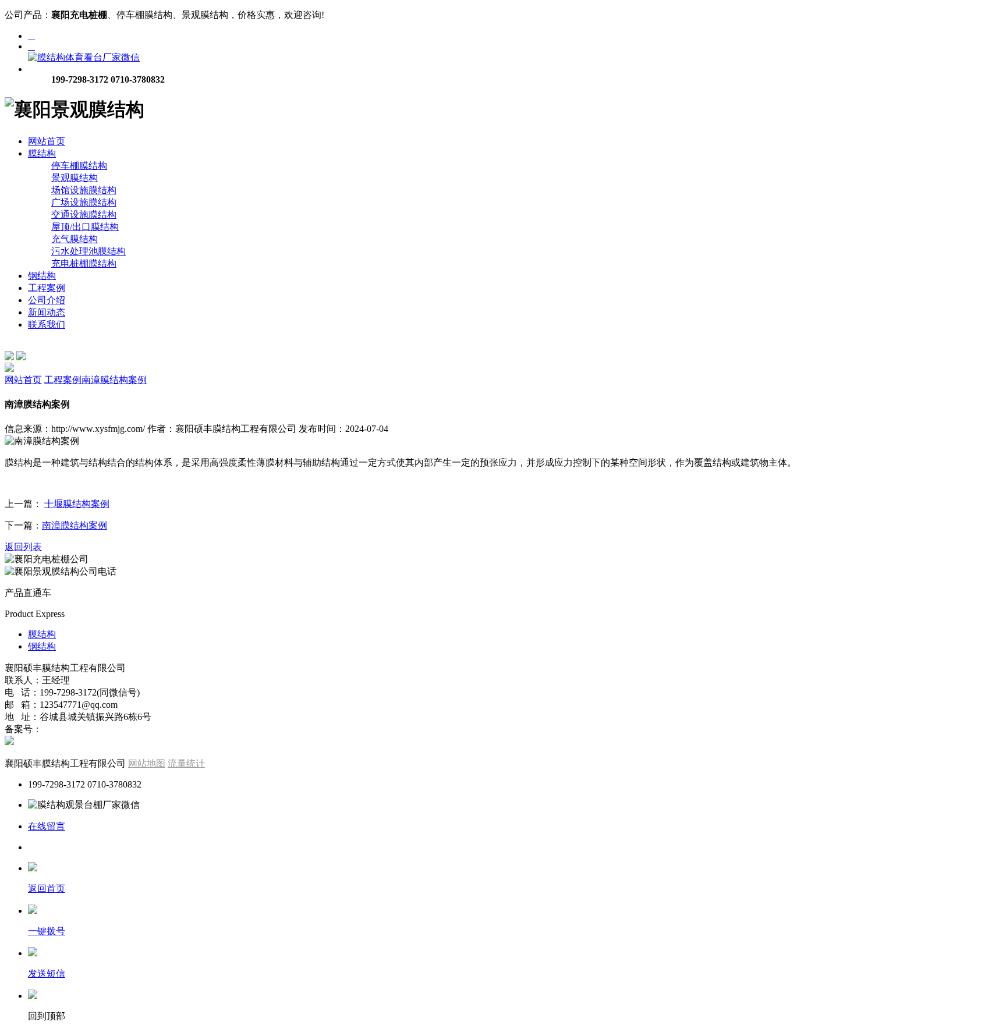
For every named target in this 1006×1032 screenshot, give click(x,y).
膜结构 (42, 153)
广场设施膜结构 (83, 202)
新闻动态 (46, 312)
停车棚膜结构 (79, 166)
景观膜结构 (74, 178)
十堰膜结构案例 (76, 504)
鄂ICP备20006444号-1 (88, 729)
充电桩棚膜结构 (83, 263)
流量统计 (186, 763)
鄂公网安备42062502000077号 (76, 742)
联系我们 (46, 324)
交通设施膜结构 (83, 214)
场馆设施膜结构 (83, 190)
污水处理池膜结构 (88, 251)
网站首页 (46, 141)
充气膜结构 (74, 239)
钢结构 (42, 276)
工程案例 (46, 288)
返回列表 (23, 547)
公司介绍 (46, 300)
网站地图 (146, 763)
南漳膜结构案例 (114, 380)
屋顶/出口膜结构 (85, 227)
